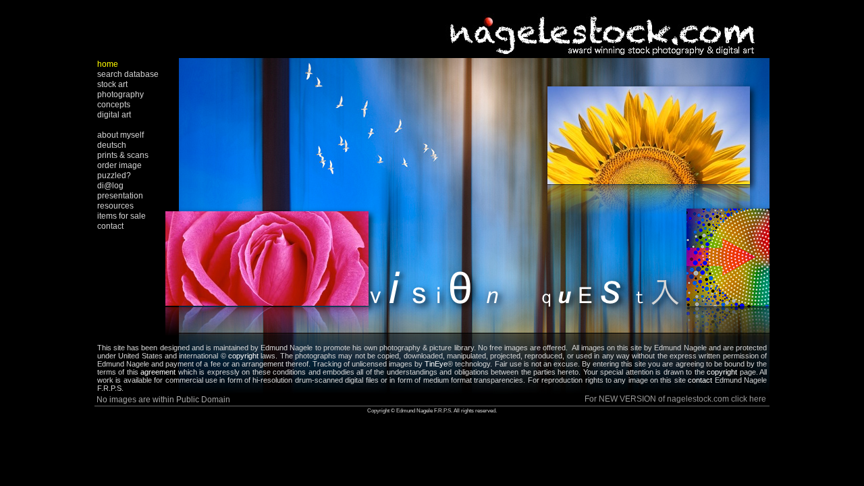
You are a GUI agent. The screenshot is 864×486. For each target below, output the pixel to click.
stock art (112, 84)
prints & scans (122, 155)
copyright (243, 356)
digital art (114, 114)
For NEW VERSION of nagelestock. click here (675, 399)
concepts (113, 104)
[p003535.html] (474, 329)
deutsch (111, 145)
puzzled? (114, 175)
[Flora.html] (267, 302)
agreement (158, 372)
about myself (120, 135)
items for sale (121, 216)
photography (120, 94)
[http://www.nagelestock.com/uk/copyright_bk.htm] (738, 372)
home (107, 64)
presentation (120, 195)
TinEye (436, 364)
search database (128, 74)
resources (115, 206)
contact (110, 226)
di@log (110, 185)
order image (119, 165)
